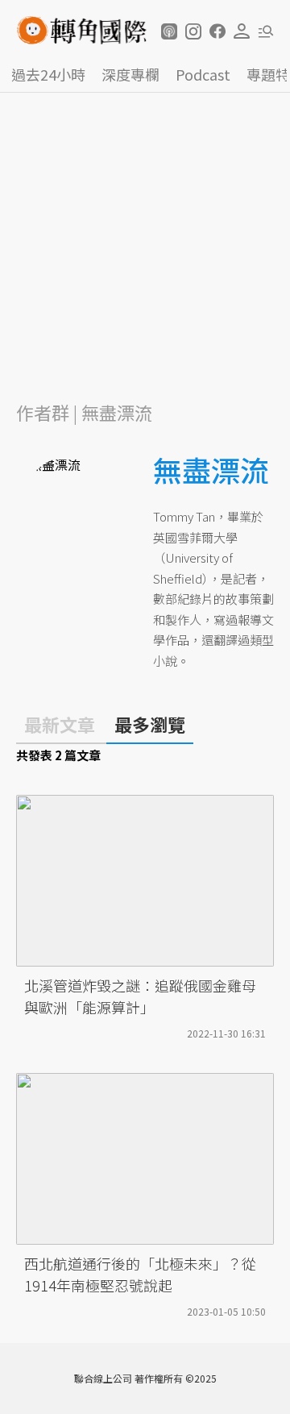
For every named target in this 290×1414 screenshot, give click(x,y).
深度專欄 (131, 74)
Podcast (203, 74)
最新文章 (59, 724)
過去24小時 (48, 74)
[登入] (242, 31)
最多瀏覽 (149, 724)
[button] (169, 31)
